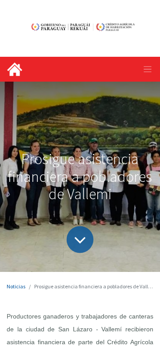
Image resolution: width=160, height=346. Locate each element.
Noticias (16, 286)
